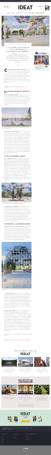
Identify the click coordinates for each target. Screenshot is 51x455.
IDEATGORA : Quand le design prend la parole (42, 54)
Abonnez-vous (25, 421)
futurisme (23, 320)
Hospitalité (44, 395)
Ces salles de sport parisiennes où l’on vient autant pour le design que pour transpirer (39, 67)
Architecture (12, 368)
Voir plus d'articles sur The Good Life (25, 405)
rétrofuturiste (20, 174)
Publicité (26, 428)
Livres (14, 438)
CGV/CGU (12, 428)
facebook (23, 448)
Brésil (22, 97)
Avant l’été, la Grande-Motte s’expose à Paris (18, 86)
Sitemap (9, 429)
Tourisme (3, 438)
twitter (25, 448)
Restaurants (27, 395)
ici (21, 334)
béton (15, 170)
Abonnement (4, 429)
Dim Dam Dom (28, 439)
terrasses (22, 212)
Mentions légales (5, 428)
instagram (27, 448)
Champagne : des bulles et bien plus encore (42, 62)
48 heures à (11, 395)
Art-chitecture (3, 439)
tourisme (15, 72)
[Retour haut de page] (48, 428)
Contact (31, 428)
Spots (2, 440)
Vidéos (2, 441)
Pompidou (8, 323)
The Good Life (23, 0)
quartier (19, 304)
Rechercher (9, 6)
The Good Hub (28, 438)
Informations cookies (19, 428)
